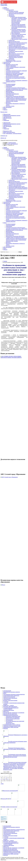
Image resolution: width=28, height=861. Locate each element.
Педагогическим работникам (13, 809)
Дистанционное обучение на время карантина (14, 785)
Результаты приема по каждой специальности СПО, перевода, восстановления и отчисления (18, 30)
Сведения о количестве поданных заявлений (16, 70)
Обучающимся (9, 810)
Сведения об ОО (10, 9)
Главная (5, 7)
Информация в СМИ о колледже (13, 61)
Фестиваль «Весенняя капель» (10, 797)
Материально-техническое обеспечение (15, 96)
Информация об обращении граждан (11, 115)
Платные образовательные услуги (16, 46)
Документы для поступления (12, 72)
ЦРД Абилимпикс (7, 107)
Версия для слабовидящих (10, 1)
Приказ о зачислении (11, 65)
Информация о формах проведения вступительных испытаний (14, 75)
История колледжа (10, 59)
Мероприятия (9, 91)
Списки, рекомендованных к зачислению (15, 67)
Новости (5, 109)
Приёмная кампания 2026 (12, 64)
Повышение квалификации (12, 93)
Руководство (12, 40)
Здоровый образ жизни (8, 801)
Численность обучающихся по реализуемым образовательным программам (18, 27)
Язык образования (15, 33)
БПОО (4, 82)
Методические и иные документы (19, 39)
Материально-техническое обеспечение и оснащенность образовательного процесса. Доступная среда (18, 44)
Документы (11, 14)
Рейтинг (8, 69)
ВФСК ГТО (6, 802)
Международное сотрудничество (16, 53)
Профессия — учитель (8, 796)
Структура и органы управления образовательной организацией (16, 13)
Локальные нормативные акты (13, 807)
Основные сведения (13, 11)
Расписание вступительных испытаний (15, 76)
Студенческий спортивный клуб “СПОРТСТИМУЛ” (10, 799)
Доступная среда (10, 95)
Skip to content (4, 4)
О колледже (6, 8)
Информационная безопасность (10, 806)
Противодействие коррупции (10, 804)
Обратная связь (6, 114)
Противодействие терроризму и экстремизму (13, 803)
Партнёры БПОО (10, 92)
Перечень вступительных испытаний (14, 73)
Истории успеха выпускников (10, 791)
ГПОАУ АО (3, 138)
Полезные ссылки (10, 106)
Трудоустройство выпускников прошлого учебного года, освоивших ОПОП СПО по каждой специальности (18, 36)
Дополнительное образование (10, 789)
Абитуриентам (6, 63)
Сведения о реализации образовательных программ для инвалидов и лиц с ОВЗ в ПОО (16, 88)
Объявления (6, 120)
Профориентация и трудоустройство (14, 90)
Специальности (9, 68)
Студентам (5, 792)
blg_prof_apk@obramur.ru (12, 143)
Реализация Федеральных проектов (11, 782)
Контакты (8, 102)
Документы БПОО (10, 85)
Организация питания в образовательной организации (16, 55)
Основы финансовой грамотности (11, 786)
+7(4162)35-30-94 (12, 142)
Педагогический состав (14, 41)
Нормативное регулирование (13, 808)
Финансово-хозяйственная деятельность (18, 47)
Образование (12, 16)
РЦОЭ (4, 108)
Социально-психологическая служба (11, 817)
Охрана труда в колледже (9, 787)
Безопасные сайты (10, 814)
